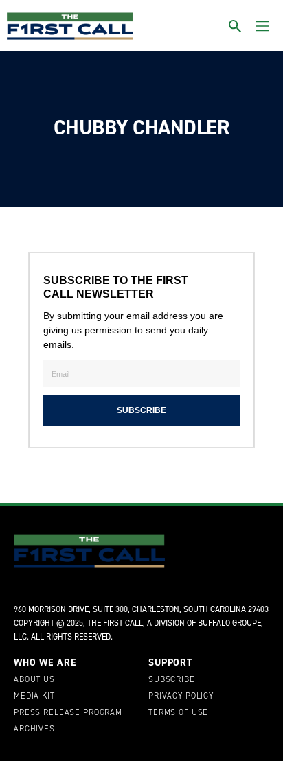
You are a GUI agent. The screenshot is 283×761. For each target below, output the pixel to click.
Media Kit (34, 696)
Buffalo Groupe (229, 623)
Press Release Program (68, 713)
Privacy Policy (181, 696)
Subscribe (171, 680)
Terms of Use (178, 713)
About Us (34, 680)
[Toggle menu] (262, 26)
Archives (34, 729)
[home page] (70, 26)
